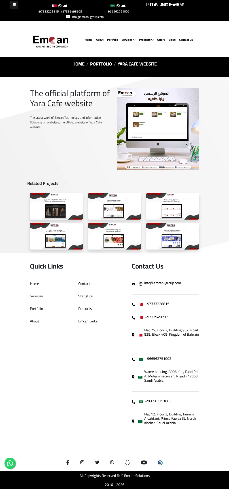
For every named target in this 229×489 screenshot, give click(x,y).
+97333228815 (48, 11)
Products (145, 39)
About (100, 39)
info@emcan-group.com (88, 17)
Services (127, 39)
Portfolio (112, 39)
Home (88, 39)
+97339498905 (71, 11)
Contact (84, 283)
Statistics (85, 296)
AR (181, 4)
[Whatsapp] (10, 463)
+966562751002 (117, 11)
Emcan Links (88, 321)
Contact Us (186, 39)
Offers (161, 39)
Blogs (172, 39)
